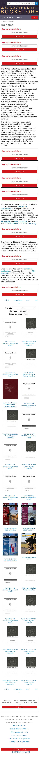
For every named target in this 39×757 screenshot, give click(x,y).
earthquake (5, 221)
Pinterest (26, 752)
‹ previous (17, 300)
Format (8, 308)
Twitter (16, 752)
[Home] (19, 13)
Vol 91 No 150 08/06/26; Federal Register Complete (10, 436)
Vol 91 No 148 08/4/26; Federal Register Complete (29, 343)
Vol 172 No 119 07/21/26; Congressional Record (10, 620)
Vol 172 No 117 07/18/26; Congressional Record (28, 436)
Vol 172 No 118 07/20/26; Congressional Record (10, 590)
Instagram (19, 752)
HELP (19, 17)
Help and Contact (19, 729)
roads (9, 223)
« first (6, 300)
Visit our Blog (19, 749)
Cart (35, 17)
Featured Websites (19, 742)
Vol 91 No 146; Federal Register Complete (29, 589)
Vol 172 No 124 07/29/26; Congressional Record (28, 405)
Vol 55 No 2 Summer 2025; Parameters (10, 529)
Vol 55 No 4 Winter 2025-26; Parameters (10, 560)
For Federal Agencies (20, 738)
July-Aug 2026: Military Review (29, 558)
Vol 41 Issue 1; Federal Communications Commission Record (10, 404)
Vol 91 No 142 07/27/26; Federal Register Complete (28, 651)
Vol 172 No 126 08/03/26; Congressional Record (28, 497)
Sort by (13, 311)
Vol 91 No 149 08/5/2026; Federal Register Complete (29, 374)
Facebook (13, 752)
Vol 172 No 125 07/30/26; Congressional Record (10, 466)
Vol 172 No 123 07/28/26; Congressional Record (10, 374)
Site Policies (19, 725)
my (8, 17)
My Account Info (19, 732)
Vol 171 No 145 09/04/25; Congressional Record (10, 497)
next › (28, 300)
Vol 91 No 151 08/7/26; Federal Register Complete (29, 466)
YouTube (23, 752)
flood (16, 221)
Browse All (10, 21)
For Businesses (19, 735)
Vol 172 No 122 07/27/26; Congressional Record (10, 343)
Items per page (16, 314)
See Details (19, 707)
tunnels (15, 223)
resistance (23, 221)
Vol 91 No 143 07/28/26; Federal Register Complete (10, 682)
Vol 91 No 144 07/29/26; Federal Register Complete (28, 682)
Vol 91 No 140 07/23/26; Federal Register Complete (28, 620)
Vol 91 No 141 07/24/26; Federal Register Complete (10, 651)
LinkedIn (29, 752)
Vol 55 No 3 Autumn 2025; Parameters (29, 529)
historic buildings (29, 223)
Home (3, 21)
